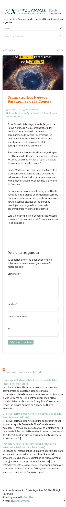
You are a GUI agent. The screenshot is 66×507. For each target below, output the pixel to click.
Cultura (45, 113)
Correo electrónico (17, 316)
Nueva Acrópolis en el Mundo (22, 372)
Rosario (53, 113)
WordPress (30, 497)
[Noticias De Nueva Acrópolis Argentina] (33, 11)
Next (59, 50)
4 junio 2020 (15, 110)
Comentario (14, 274)
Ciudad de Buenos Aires (20, 113)
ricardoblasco (32, 110)
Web (10, 329)
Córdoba (37, 113)
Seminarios (18, 116)
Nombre (12, 304)
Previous (9, 50)
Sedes (9, 116)
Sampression (22, 501)
